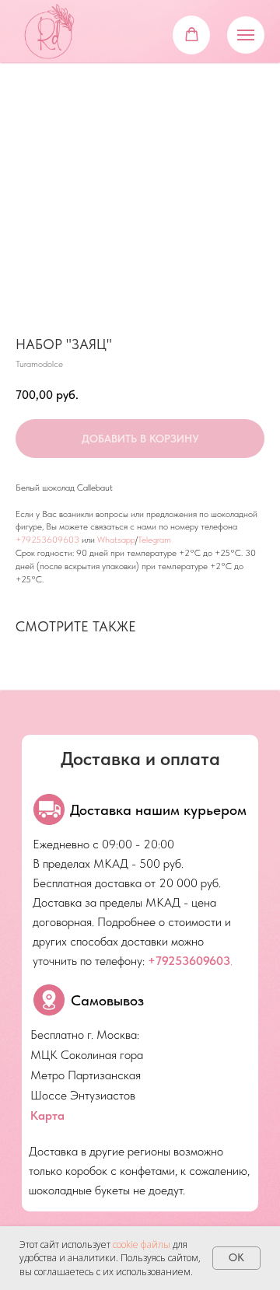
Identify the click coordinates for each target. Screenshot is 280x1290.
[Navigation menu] (245, 35)
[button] (191, 34)
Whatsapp (116, 539)
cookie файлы (141, 1244)
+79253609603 (47, 539)
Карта (47, 1115)
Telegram (154, 539)
